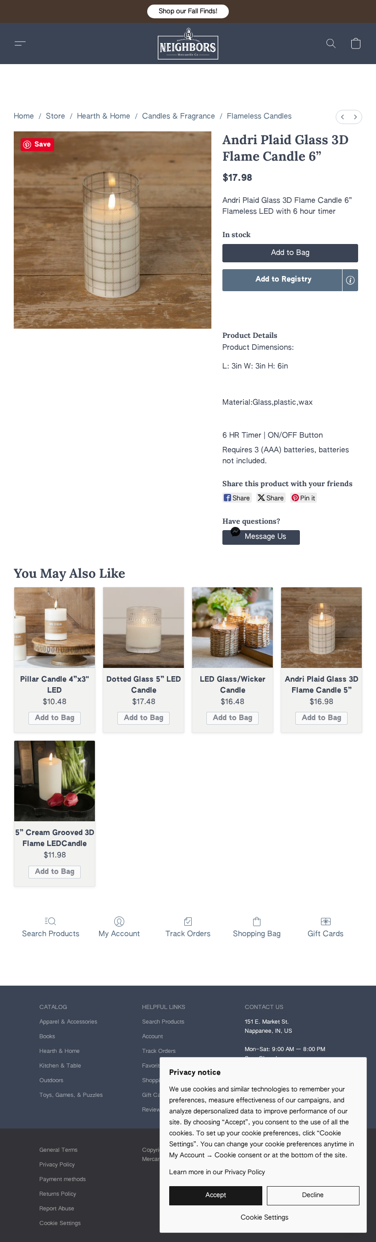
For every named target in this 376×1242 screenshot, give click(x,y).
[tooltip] (350, 280)
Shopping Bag (257, 934)
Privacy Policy (57, 1165)
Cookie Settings (60, 1223)
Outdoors (51, 1081)
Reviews (153, 1110)
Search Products (50, 934)
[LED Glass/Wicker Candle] (232, 627)
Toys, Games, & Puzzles (71, 1095)
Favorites (154, 1066)
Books (47, 1037)
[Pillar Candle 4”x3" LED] (54, 627)
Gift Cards (325, 934)
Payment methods (62, 1179)
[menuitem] (342, 117)
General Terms (58, 1150)
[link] (264, 1214)
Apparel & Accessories (68, 1022)
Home (24, 116)
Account (152, 1037)
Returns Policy (57, 1194)
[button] (188, 11)
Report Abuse (56, 1209)
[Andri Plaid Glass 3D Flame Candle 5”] (321, 627)
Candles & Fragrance (178, 116)
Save (42, 144)
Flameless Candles (259, 116)
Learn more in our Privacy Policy (217, 1172)
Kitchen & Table (60, 1066)
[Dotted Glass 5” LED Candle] (143, 627)
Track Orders (188, 934)
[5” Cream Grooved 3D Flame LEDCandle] (54, 781)
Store (55, 116)
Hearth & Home (103, 116)
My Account (119, 934)
